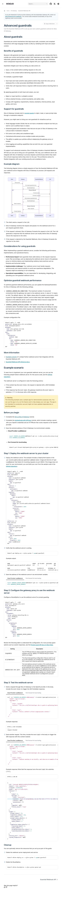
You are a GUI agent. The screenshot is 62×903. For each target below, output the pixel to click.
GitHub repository (11, 466)
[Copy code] (56, 322)
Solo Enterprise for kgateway (13, 16)
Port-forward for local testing (33, 578)
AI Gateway (14, 10)
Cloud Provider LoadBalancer (15, 578)
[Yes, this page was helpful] (4, 887)
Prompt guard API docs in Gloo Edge (42, 645)
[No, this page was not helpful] (6, 887)
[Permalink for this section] (24, 36)
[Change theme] (58, 3)
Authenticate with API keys (23, 420)
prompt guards (29, 113)
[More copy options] (57, 24)
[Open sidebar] (2, 3)
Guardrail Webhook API (24, 10)
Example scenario (11, 357)
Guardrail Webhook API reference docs (18, 362)
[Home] (4, 10)
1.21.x (8, 10)
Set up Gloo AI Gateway (22, 417)
